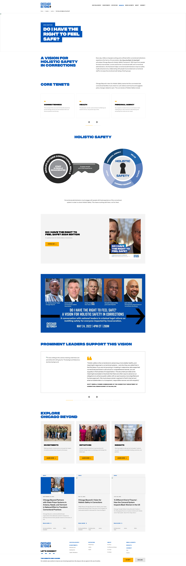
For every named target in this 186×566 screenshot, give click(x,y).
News (44, 475)
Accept (128, 559)
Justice (54, 528)
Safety (64, 528)
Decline (140, 559)
